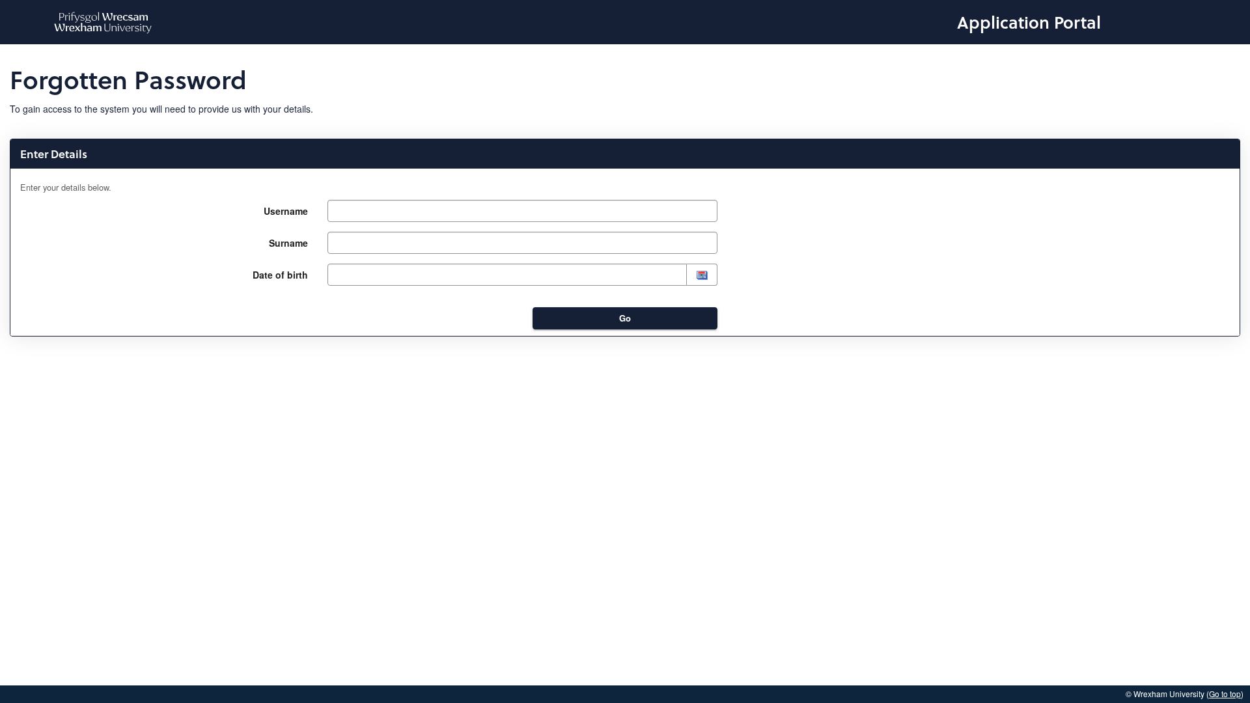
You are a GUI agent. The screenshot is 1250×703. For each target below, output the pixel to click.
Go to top (1225, 693)
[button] (701, 275)
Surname (288, 242)
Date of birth (280, 274)
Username (286, 210)
